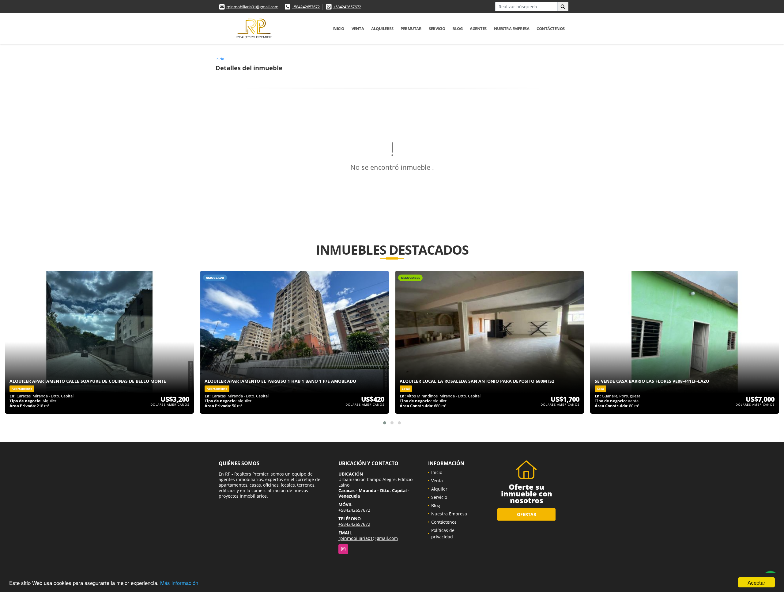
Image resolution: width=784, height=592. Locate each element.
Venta (358, 28)
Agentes (478, 28)
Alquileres (382, 28)
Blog (457, 28)
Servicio (437, 28)
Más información (179, 582)
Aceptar (756, 582)
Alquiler (439, 489)
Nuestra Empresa (512, 28)
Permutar (411, 28)
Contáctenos (551, 28)
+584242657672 (306, 6)
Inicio (338, 28)
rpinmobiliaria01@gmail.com (252, 6)
